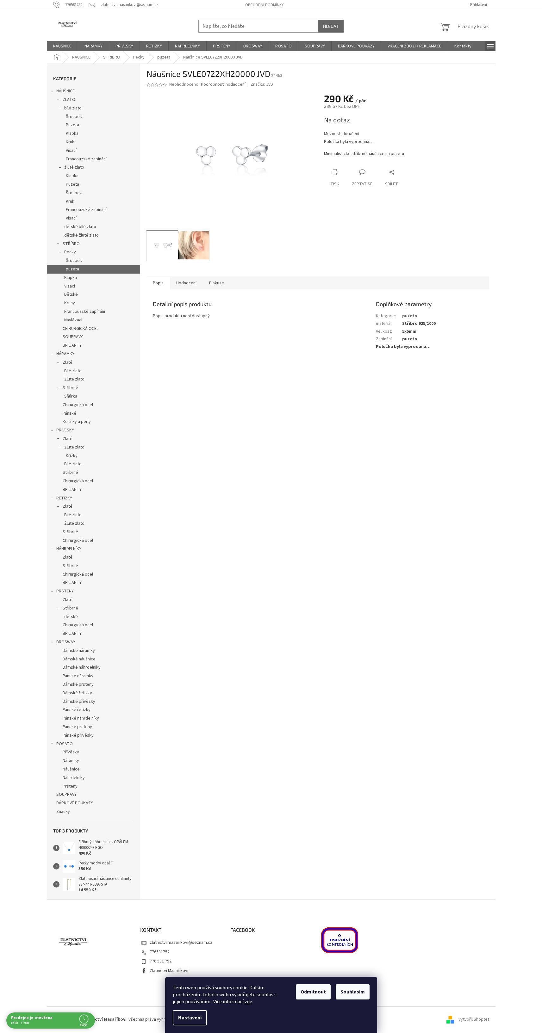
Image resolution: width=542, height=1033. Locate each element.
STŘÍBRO (71, 244)
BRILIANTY (72, 345)
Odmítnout (313, 991)
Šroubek (74, 117)
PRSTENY (65, 591)
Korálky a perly (77, 421)
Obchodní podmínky (264, 5)
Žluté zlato (74, 379)
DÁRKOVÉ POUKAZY (74, 803)
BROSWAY (65, 642)
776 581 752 (160, 961)
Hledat (331, 26)
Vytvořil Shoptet (473, 1019)
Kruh (70, 142)
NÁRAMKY (65, 354)
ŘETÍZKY (64, 498)
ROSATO (64, 744)
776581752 (160, 952)
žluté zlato (74, 167)
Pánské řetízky (76, 710)
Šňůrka (70, 396)
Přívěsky (71, 752)
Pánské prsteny (77, 727)
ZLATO (69, 99)
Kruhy (69, 303)
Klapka (72, 133)
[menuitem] (62, 46)
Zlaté (67, 362)
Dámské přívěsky (79, 701)
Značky (63, 811)
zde (248, 1001)
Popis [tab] (158, 283)
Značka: (262, 84)
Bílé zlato (73, 371)
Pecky (70, 252)
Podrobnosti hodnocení (223, 85)
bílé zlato (73, 108)
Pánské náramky (78, 676)
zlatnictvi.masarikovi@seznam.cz (181, 942)
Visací (71, 150)
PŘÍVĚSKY (65, 430)
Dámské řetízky (77, 693)
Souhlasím (352, 991)
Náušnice (71, 769)
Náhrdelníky (74, 778)
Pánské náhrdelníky (81, 718)
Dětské (71, 294)
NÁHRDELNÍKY (68, 549)
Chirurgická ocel (78, 405)
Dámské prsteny (78, 684)
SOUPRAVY (73, 337)
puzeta (72, 269)
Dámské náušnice (79, 659)
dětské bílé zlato (80, 227)
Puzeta (72, 125)
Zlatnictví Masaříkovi (169, 971)
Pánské (69, 413)
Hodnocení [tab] (186, 283)
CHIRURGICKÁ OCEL (80, 328)
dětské (71, 617)
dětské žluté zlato (81, 235)
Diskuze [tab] (216, 283)
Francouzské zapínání (86, 159)
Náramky (71, 761)
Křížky (72, 456)
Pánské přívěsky (78, 735)
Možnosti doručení (341, 134)
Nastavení (190, 1017)
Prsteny (70, 786)
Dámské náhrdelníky (82, 667)
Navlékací (73, 320)
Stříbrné (70, 388)
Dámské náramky (79, 650)
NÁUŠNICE (65, 91)
